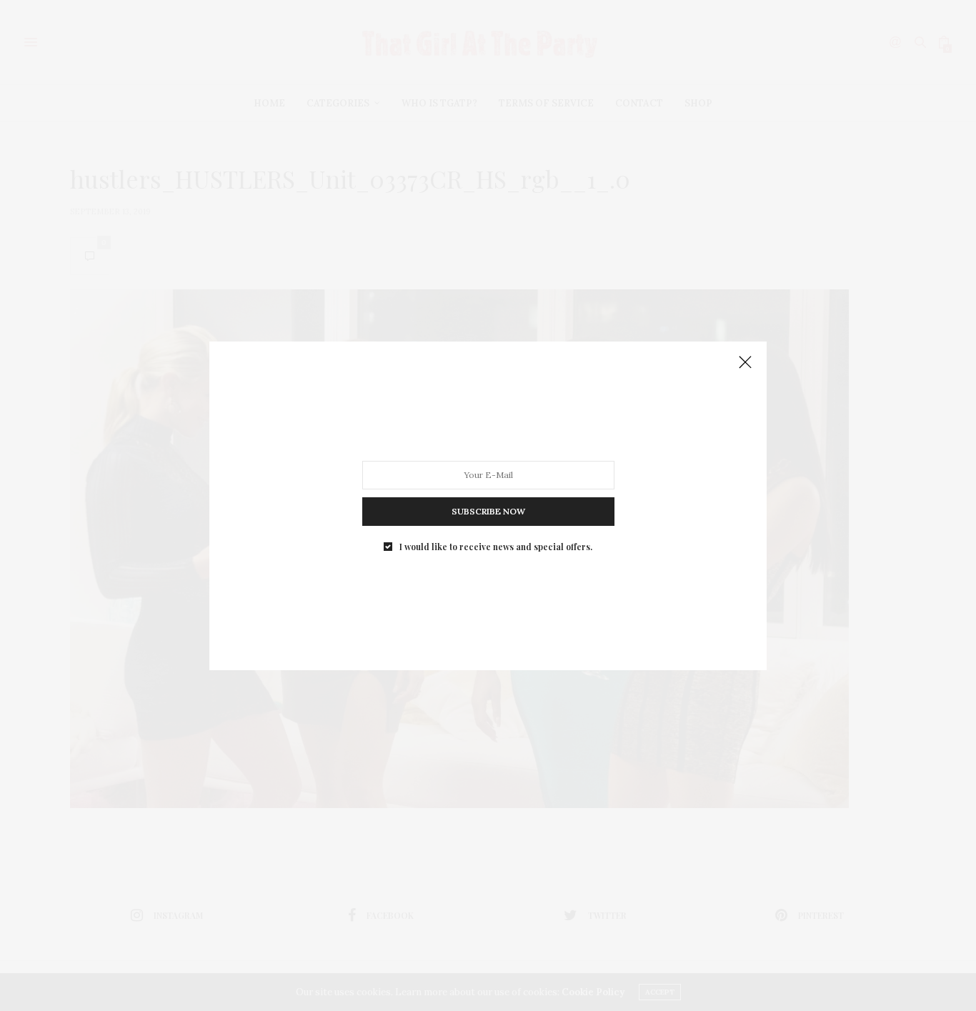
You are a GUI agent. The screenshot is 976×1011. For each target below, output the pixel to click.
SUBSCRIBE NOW (488, 510)
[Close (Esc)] (745, 363)
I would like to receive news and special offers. (495, 546)
